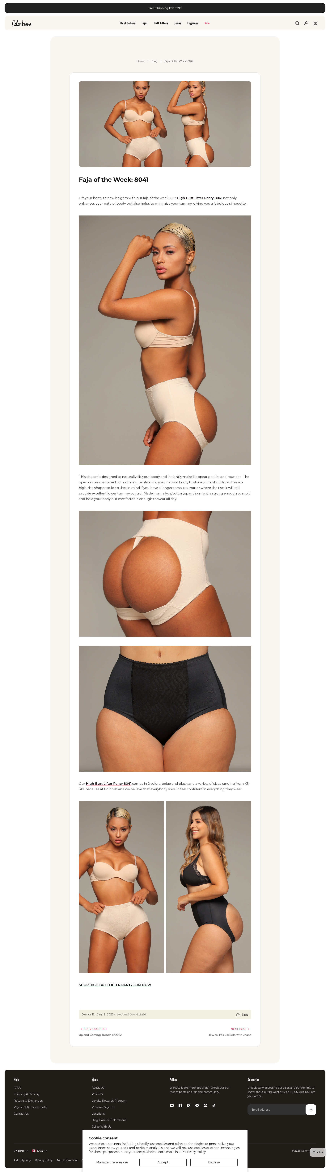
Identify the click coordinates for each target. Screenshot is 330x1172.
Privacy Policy (195, 1152)
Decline (214, 1162)
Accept (163, 1162)
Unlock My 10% (84, 635)
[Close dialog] (321, 8)
